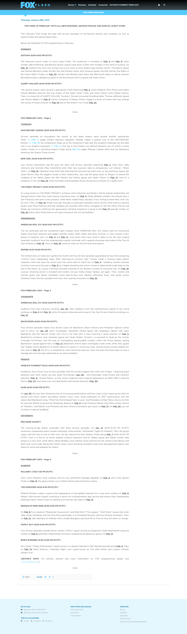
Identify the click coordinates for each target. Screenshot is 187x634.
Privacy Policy (125, 619)
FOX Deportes (75, 615)
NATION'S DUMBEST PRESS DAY (124, 5)
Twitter (26, 621)
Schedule (92, 5)
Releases (82, 5)
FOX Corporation (76, 609)
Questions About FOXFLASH (34, 609)
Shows (71, 5)
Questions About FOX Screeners (35, 612)
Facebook (48, 621)
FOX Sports (74, 612)
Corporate (103, 5)
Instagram (37, 621)
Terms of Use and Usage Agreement (133, 622)
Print (27, 577)
